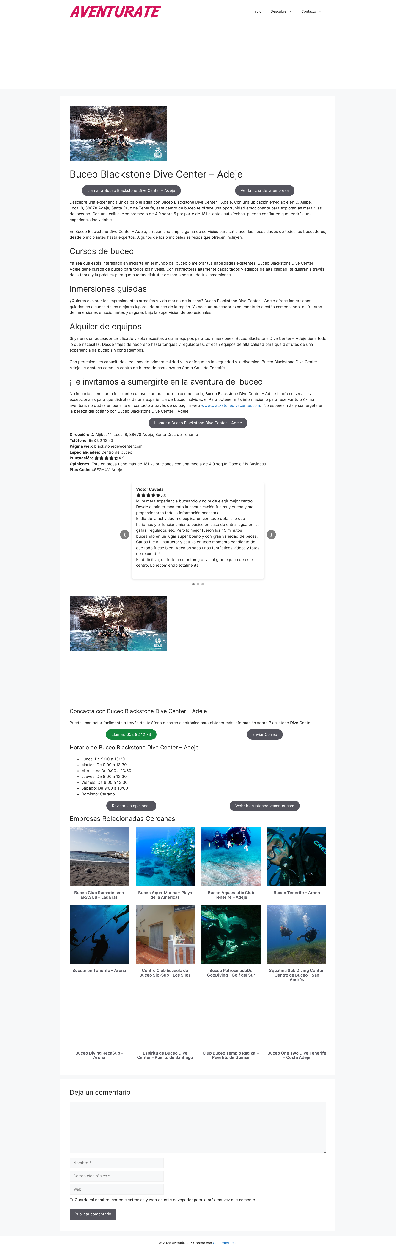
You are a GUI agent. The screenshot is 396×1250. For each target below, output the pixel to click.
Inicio (257, 11)
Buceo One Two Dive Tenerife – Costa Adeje (296, 1055)
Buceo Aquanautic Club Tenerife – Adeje (231, 895)
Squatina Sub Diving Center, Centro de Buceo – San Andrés (296, 975)
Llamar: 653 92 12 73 (131, 734)
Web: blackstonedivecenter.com (264, 806)
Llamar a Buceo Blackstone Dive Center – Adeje (131, 190)
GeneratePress (225, 1243)
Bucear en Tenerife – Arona (99, 970)
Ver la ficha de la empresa (265, 190)
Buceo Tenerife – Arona (297, 892)
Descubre (278, 11)
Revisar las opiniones (131, 806)
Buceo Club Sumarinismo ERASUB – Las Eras (99, 895)
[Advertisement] (198, 57)
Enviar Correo (264, 734)
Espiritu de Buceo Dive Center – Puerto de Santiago (165, 1055)
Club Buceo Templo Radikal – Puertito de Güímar (231, 1055)
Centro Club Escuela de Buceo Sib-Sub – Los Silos (165, 972)
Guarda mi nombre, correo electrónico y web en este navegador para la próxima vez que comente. (165, 1199)
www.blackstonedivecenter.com (230, 405)
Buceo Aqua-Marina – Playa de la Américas (165, 895)
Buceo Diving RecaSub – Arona (99, 1055)
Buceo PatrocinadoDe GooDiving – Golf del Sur (231, 972)
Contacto (308, 11)
